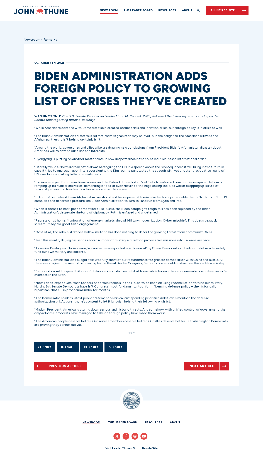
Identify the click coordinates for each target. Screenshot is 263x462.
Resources (167, 10)
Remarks (50, 39)
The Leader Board (138, 10)
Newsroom (109, 10)
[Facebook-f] (126, 436)
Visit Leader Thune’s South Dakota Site (131, 448)
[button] (44, 347)
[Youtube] (143, 436)
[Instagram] (135, 436)
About (187, 10)
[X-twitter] (116, 436)
